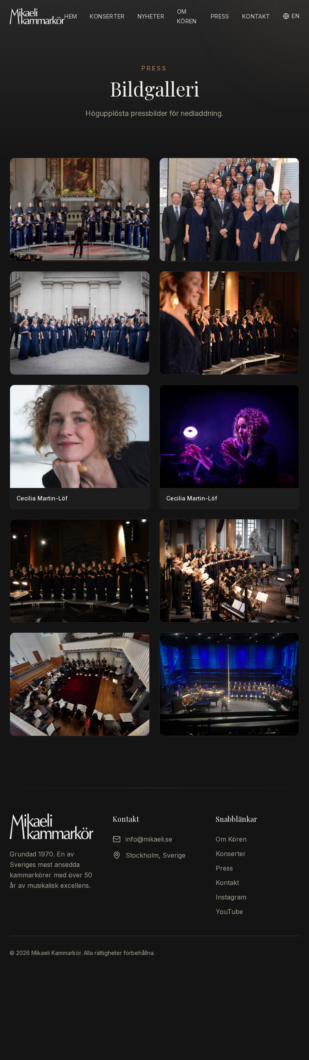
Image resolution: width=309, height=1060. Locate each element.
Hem (70, 16)
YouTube (229, 912)
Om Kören (231, 839)
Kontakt (256, 16)
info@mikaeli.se (149, 839)
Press (220, 16)
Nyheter (151, 16)
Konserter (107, 16)
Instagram (231, 897)
